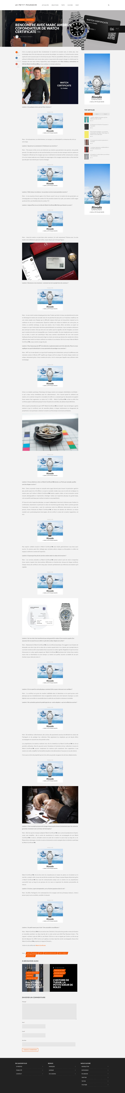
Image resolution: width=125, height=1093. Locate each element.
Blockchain (30, 955)
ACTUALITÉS (45, 5)
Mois (97, 114)
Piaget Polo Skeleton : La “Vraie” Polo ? (34, 984)
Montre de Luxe (32, 978)
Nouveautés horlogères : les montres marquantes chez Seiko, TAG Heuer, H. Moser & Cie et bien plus (99, 133)
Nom (23, 1022)
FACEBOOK (85, 1073)
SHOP (77, 5)
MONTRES (29, 975)
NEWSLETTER (85, 1066)
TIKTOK (84, 1081)
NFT (41, 953)
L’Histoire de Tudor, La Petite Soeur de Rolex (63, 983)
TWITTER (84, 1077)
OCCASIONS (52, 1073)
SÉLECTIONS (55, 5)
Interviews (30, 19)
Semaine (88, 114)
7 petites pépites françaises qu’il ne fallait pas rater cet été (98, 118)
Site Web (24, 1040)
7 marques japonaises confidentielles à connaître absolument (99, 148)
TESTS (63, 5)
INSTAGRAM (85, 1070)
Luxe (28, 953)
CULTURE (70, 5)
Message (24, 1001)
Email (23, 1031)
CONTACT (19, 1073)
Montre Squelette (32, 972)
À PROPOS (19, 1066)
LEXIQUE (51, 1070)
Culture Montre (59, 973)
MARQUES (52, 1066)
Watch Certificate (41, 945)
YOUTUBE (84, 1084)
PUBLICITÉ (19, 1070)
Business (35, 953)
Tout (105, 114)
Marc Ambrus (63, 953)
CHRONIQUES (20, 19)
